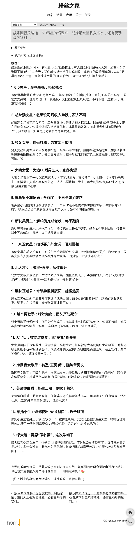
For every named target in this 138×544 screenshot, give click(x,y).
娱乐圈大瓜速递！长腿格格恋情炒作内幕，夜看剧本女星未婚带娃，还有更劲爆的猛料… (98, 497)
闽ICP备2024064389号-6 (117, 520)
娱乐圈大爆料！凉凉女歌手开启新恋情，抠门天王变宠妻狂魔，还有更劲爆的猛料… (38, 497)
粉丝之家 (69, 5)
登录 (88, 15)
